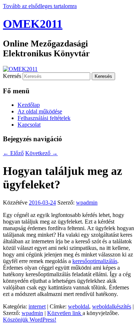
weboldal (78, 306)
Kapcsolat (29, 124)
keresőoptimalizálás (94, 261)
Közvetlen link (65, 313)
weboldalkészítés (111, 306)
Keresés (12, 76)
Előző (13, 153)
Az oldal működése (40, 111)
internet (37, 306)
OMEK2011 (32, 23)
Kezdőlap (29, 105)
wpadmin (87, 202)
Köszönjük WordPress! (29, 319)
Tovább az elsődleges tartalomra (40, 6)
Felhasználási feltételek (44, 118)
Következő (41, 153)
